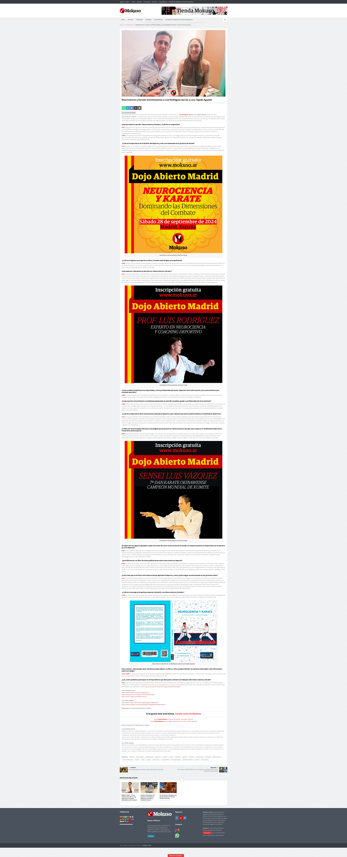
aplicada (132, 757)
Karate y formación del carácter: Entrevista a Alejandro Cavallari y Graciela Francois (148, 797)
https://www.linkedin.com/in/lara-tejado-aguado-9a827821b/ (140, 702)
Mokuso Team (147, 845)
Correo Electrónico (220, 103)
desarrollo (208, 757)
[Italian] (132, 817)
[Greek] (132, 819)
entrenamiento (216, 757)
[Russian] (125, 822)
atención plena (149, 757)
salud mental (204, 759)
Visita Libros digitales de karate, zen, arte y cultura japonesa (173, 721)
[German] (121, 819)
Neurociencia (156, 759)
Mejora (148, 759)
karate (143, 759)
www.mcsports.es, (166, 674)
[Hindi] (121, 822)
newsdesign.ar (207, 832)
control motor (199, 757)
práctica (197, 759)
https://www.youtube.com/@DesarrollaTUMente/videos (138, 694)
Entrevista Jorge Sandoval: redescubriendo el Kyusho (146, 769)
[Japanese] (125, 817)
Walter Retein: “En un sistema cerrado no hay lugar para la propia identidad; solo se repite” (129, 797)
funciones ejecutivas (128, 759)
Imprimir (211, 103)
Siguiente (213, 767)
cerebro (171, 757)
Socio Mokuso (163, 2)
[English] (123, 817)
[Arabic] (125, 819)
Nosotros (154, 2)
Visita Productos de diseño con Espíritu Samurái (173, 719)
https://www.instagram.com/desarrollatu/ (134, 696)
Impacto (137, 759)
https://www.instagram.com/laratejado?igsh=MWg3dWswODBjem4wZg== (144, 704)
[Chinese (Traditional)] (130, 819)
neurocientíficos (165, 759)
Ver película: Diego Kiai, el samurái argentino (181, 2)
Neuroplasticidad (176, 759)
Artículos (139, 2)
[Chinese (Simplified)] (128, 819)
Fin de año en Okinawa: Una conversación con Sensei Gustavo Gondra (168, 796)
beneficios (158, 757)
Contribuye (151, 836)
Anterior (133, 767)
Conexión (191, 757)
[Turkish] (128, 822)
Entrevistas (147, 2)
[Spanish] (121, 817)
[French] (130, 817)
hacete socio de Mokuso (188, 713)
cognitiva (185, 757)
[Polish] (123, 822)
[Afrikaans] (123, 819)
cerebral (165, 757)
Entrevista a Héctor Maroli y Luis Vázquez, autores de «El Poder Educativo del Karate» (197, 770)
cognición (177, 757)
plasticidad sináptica (188, 759)
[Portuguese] (128, 817)
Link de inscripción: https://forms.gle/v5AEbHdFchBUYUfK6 (162, 687)
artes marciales (139, 757)
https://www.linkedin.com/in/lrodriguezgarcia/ (136, 692)
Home (133, 2)
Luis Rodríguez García (185, 114)
